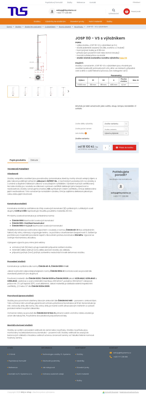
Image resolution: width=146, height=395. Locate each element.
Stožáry (80, 354)
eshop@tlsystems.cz (121, 193)
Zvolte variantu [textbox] (111, 129)
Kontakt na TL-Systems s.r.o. (20, 374)
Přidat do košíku (126, 147)
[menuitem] (37, 21)
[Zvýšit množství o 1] (109, 146)
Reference (81, 2)
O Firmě (12, 354)
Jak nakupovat (49, 367)
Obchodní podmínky (51, 361)
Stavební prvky (83, 367)
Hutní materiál (83, 374)
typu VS (123, 58)
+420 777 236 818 (120, 196)
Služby (69, 2)
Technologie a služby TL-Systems (57, 354)
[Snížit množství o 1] (109, 149)
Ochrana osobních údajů (53, 374)
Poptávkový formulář (54, 2)
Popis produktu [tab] (18, 160)
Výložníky (80, 361)
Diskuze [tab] (34, 160)
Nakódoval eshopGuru (129, 392)
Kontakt (93, 2)
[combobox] (115, 129)
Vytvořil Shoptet (111, 392)
